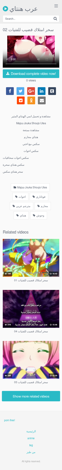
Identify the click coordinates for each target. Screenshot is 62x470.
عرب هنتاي (23, 9)
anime (31, 438)
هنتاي (22, 215)
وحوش (40, 215)
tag (31, 445)
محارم (44, 206)
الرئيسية (31, 431)
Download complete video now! (33, 73)
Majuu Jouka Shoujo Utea (32, 187)
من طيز (31, 452)
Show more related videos (31, 396)
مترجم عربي (23, 206)
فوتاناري (40, 197)
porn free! (9, 420)
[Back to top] (56, 462)
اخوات (22, 197)
